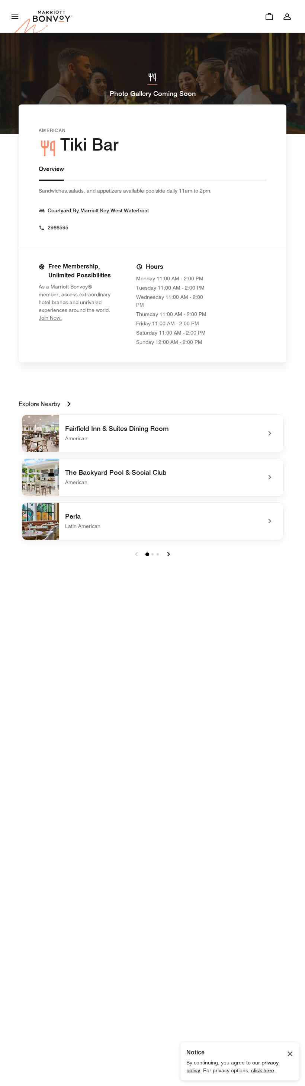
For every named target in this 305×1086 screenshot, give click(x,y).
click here (262, 1070)
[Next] (168, 554)
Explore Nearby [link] (39, 403)
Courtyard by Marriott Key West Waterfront (98, 210)
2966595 (58, 228)
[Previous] (136, 554)
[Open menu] (15, 16)
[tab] (51, 173)
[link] (152, 433)
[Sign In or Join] (287, 16)
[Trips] (269, 16)
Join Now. (75, 318)
